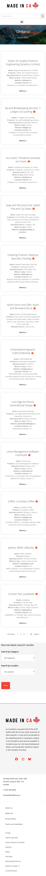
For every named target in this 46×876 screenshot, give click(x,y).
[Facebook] (16, 759)
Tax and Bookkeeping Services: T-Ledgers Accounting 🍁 (23, 109)
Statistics (8, 847)
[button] (22, 22)
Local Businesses (11, 871)
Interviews (9, 856)
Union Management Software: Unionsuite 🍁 (23, 453)
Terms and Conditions (14, 824)
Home (19, 38)
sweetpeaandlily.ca (26, 229)
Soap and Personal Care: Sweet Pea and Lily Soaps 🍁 (23, 207)
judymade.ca (27, 610)
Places (7, 852)
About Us (9, 808)
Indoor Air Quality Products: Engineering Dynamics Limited (23, 62)
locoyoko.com (26, 517)
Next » (36, 634)
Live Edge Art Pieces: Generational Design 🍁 (23, 403)
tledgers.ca (26, 127)
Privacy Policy (10, 819)
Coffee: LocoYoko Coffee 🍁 (23, 501)
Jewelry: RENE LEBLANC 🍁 (23, 547)
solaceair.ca (26, 80)
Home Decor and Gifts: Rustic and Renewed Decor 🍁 (23, 306)
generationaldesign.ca (27, 424)
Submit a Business (11, 838)
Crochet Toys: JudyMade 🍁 (23, 594)
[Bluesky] (29, 759)
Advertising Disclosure (13, 861)
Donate (7, 833)
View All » (23, 91)
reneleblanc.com (26, 564)
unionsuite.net (27, 471)
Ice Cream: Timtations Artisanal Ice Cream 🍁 (23, 159)
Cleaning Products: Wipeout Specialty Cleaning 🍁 (23, 256)
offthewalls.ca (26, 274)
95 (31, 634)
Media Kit (9, 813)
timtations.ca (27, 177)
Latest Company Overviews (15, 842)
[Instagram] (23, 759)
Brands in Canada (11, 866)
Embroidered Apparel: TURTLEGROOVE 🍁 (23, 351)
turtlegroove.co (27, 369)
